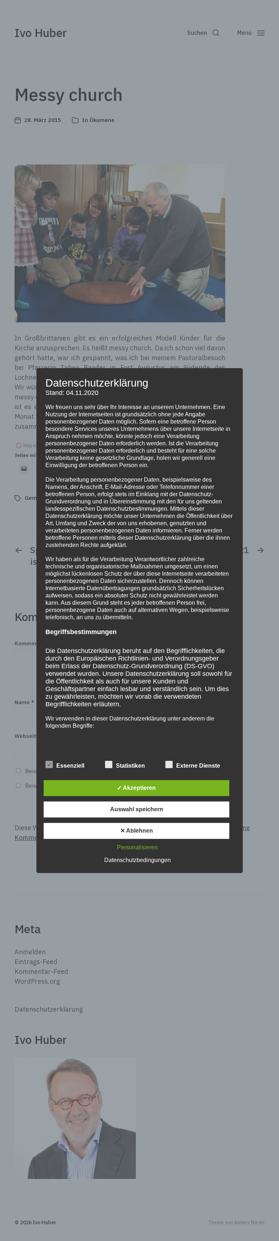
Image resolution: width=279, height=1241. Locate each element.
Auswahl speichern (136, 809)
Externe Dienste (198, 766)
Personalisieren (137, 847)
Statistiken (130, 766)
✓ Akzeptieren (136, 788)
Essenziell (70, 766)
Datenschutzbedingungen (137, 860)
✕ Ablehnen (136, 831)
